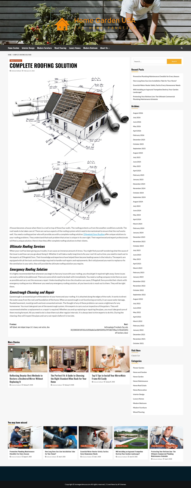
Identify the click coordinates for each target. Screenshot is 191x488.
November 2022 (139, 286)
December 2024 (139, 184)
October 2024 (138, 193)
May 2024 (137, 215)
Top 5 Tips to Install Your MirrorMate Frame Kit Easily (109, 377)
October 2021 (138, 343)
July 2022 (136, 303)
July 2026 (136, 117)
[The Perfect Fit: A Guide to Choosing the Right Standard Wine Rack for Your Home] (69, 359)
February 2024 (138, 228)
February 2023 (138, 272)
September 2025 (139, 148)
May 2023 (137, 259)
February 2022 (138, 326)
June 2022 (137, 308)
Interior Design (28, 47)
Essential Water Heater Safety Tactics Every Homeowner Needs (156, 85)
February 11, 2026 (28, 385)
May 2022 (137, 312)
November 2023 (139, 241)
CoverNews (110, 484)
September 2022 (139, 295)
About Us (104, 47)
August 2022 (138, 299)
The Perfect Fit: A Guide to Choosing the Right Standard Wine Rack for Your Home (68, 378)
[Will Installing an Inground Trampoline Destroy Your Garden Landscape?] (131, 437)
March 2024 (137, 224)
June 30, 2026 (133, 457)
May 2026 (137, 126)
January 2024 (138, 233)
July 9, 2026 (62, 457)
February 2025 (138, 175)
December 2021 (139, 334)
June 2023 (137, 255)
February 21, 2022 (29, 71)
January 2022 (138, 330)
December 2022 (139, 281)
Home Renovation (140, 390)
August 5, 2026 (27, 457)
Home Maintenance (140, 381)
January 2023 (138, 277)
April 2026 (137, 131)
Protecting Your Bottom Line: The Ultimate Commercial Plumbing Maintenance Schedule (154, 98)
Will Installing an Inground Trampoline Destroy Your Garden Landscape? (155, 91)
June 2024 (137, 210)
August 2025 (138, 153)
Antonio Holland (16, 71)
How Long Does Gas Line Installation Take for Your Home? (155, 81)
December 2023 (139, 237)
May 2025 (137, 166)
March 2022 (137, 321)
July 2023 (136, 250)
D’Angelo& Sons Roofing (94, 234)
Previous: (30, 325)
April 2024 (137, 219)
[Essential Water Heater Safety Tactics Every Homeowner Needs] (95, 437)
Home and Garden (140, 372)
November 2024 (139, 188)
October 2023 (138, 246)
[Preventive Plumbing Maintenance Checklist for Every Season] (25, 437)
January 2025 (138, 179)
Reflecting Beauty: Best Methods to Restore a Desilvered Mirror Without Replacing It (26, 378)
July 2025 (136, 157)
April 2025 (137, 171)
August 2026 (138, 113)
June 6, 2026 (168, 459)
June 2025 (137, 162)
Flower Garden (138, 368)
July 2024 (136, 206)
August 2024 (138, 202)
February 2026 (138, 135)
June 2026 (137, 122)
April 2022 (137, 317)
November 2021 (139, 339)
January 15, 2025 (110, 382)
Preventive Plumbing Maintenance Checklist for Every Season (156, 76)
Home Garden (13, 47)
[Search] (181, 48)
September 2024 (139, 197)
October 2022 (138, 290)
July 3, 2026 (97, 457)
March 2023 (137, 268)
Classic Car (135, 355)
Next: (99, 328)
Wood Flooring (60, 47)
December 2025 (139, 140)
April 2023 (137, 264)
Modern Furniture (44, 47)
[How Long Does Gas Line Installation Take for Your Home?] (60, 437)
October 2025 (138, 144)
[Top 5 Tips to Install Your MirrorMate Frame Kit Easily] (110, 359)
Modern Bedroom (90, 47)
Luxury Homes (75, 47)
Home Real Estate (139, 385)
